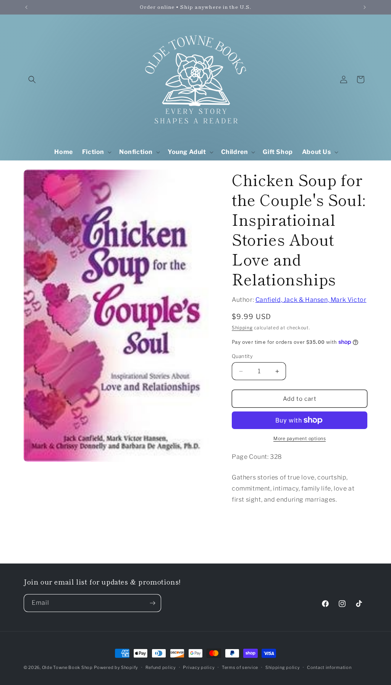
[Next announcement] (364, 7)
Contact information (329, 667)
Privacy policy (199, 667)
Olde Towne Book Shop (67, 667)
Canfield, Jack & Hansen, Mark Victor (311, 299)
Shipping (242, 327)
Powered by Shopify (116, 667)
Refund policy (160, 667)
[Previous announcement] (26, 7)
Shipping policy (282, 667)
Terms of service (240, 667)
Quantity (242, 356)
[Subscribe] (152, 603)
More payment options (299, 438)
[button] (32, 79)
